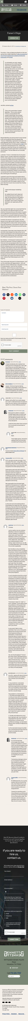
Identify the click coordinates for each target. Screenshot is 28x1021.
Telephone (9, 916)
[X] (8, 294)
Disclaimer (11, 924)
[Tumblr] (24, 294)
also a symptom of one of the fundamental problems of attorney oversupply (14, 55)
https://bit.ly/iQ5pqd (18, 451)
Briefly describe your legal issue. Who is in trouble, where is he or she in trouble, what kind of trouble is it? (14, 899)
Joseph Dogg (10, 525)
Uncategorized (23, 46)
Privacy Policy (6, 1014)
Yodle (22, 144)
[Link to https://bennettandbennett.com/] (25, 2)
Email (15, 5)
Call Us (6, 5)
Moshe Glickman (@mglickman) (11, 447)
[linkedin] (3, 1002)
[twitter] (9, 1002)
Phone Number (8, 888)
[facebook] (6, 1002)
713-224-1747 (22, 10)
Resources (21, 1014)
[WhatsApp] (20, 294)
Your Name (7, 871)
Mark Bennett (10, 410)
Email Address (8, 880)
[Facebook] (4, 294)
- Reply (19, 361)
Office (24, 5)
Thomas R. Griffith (9, 458)
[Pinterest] (4, 298)
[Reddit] (12, 294)
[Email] (20, 298)
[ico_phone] (6, 9)
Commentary (17, 46)
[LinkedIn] (16, 294)
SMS (7, 918)
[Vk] (12, 298)
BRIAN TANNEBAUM (9, 383)
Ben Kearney (8, 361)
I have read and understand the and (13, 924)
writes (11, 57)
